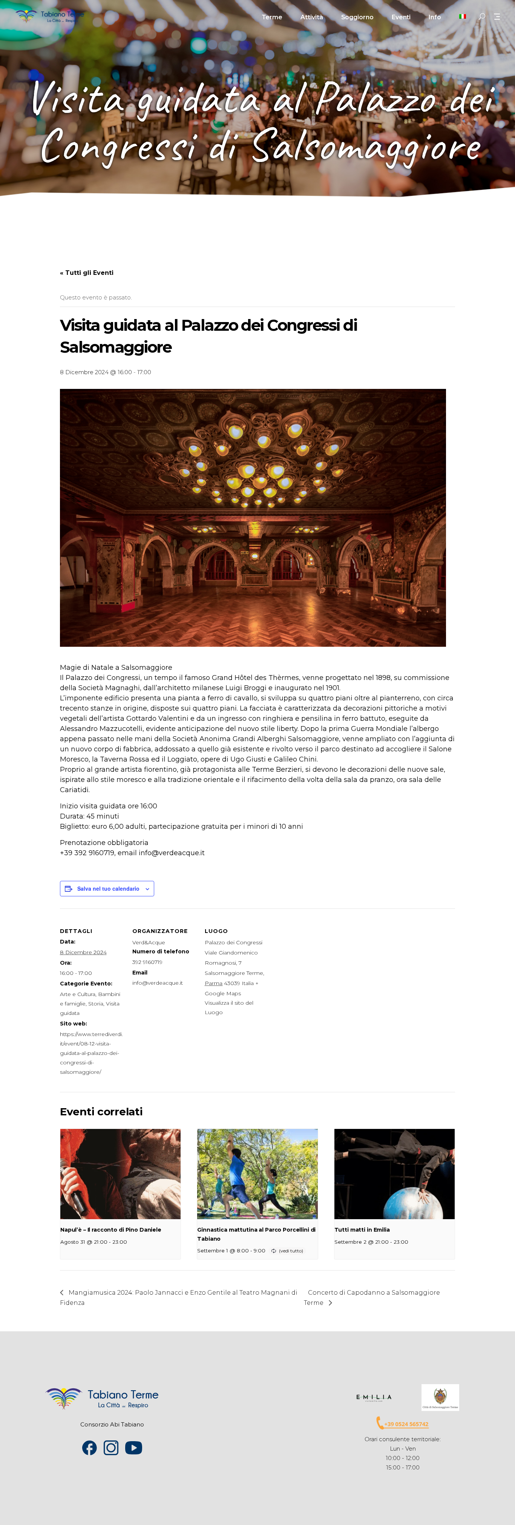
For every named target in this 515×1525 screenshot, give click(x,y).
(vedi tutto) (291, 1251)
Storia (95, 1003)
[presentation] (120, 1174)
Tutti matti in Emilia (362, 1229)
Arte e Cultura (77, 994)
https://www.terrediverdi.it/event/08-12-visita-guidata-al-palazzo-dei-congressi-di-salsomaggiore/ (91, 1053)
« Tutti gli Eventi (86, 272)
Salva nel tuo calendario (108, 888)
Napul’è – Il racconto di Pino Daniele (110, 1229)
